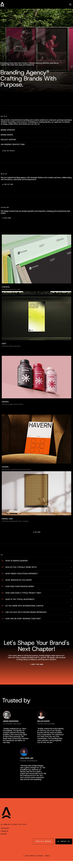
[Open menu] (71, 4)
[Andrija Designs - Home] (2, 4)
